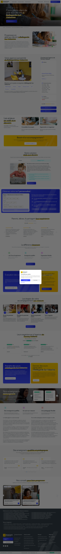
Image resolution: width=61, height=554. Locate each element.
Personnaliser (23, 282)
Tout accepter (25, 280)
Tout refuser (35, 280)
